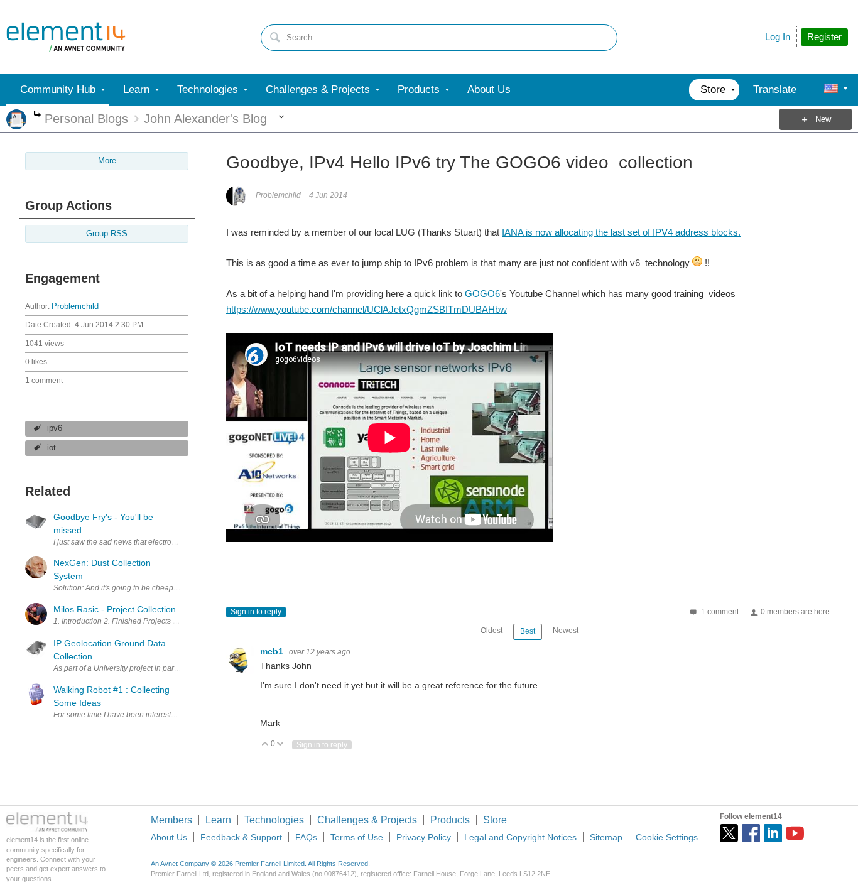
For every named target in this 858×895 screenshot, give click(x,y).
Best (527, 631)
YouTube (795, 833)
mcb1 (273, 651)
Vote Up (265, 744)
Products (450, 820)
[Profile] (831, 90)
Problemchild (75, 306)
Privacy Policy (423, 837)
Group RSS (107, 233)
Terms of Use (356, 837)
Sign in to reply (256, 611)
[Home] (66, 37)
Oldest (491, 630)
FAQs (306, 837)
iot (51, 447)
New (823, 119)
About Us (169, 837)
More (37, 115)
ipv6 (54, 428)
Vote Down (280, 744)
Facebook (751, 833)
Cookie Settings (667, 837)
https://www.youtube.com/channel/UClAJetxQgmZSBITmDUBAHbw (366, 309)
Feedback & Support (241, 837)
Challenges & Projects (367, 820)
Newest (565, 630)
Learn (218, 820)
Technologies (274, 820)
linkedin (773, 833)
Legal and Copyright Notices (520, 837)
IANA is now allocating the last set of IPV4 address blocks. (621, 232)
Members (171, 820)
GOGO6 (482, 293)
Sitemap (606, 837)
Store (495, 820)
